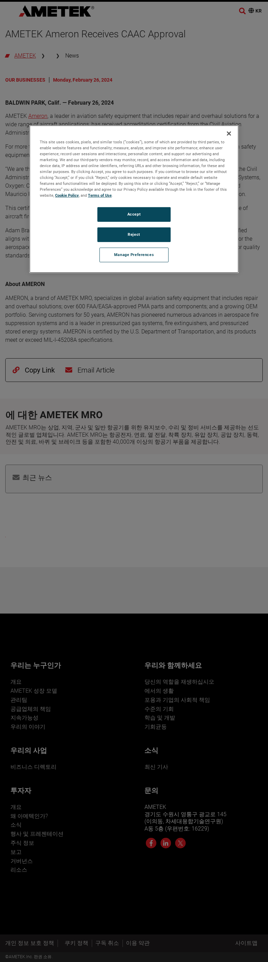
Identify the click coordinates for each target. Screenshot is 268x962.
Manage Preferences (134, 254)
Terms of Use (100, 195)
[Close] (229, 133)
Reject (134, 234)
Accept (134, 214)
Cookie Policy (67, 195)
